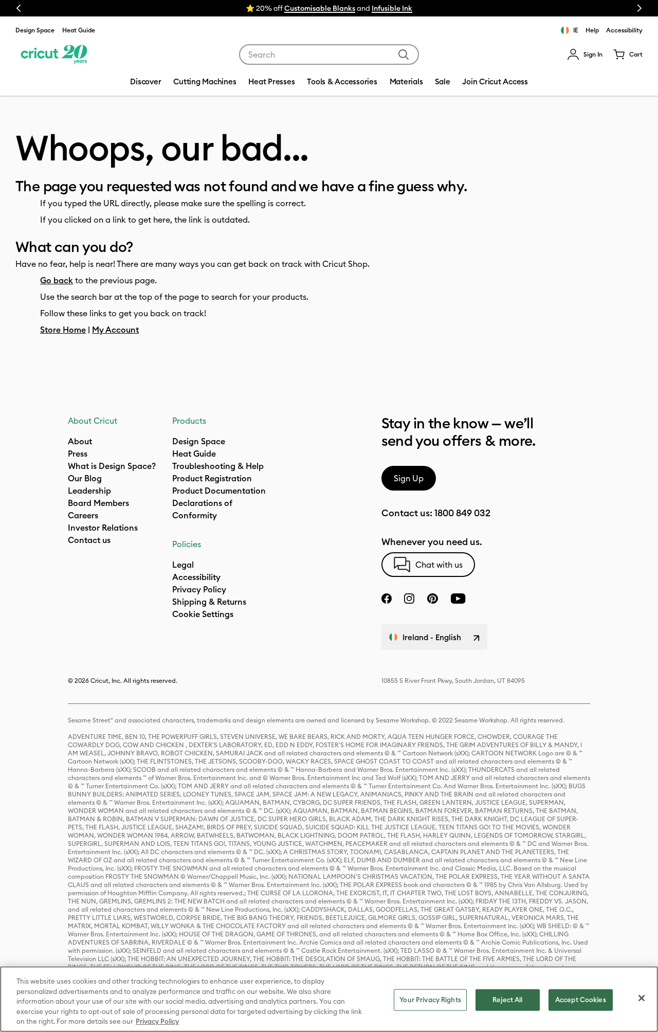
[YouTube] (458, 598)
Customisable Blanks (319, 8)
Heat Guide (78, 30)
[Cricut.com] (52, 54)
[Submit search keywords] (403, 54)
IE (575, 30)
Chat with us (439, 564)
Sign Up (409, 478)
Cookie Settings (202, 614)
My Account (115, 329)
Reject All (507, 999)
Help (592, 30)
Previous (18, 8)
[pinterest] (432, 598)
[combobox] (329, 54)
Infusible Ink (392, 8)
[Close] (641, 998)
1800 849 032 (462, 513)
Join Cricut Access (495, 81)
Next (639, 8)
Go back (56, 280)
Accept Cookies (580, 999)
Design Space (34, 30)
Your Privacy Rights (430, 999)
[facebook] (386, 598)
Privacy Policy (157, 1021)
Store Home (63, 329)
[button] (584, 54)
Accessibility (624, 30)
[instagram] (409, 598)
